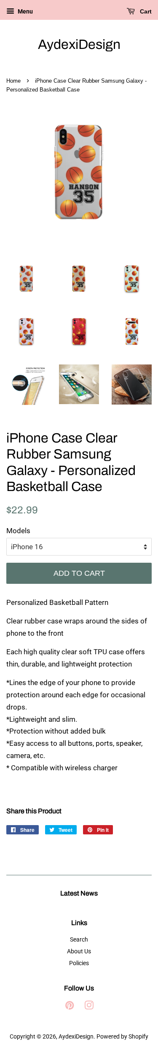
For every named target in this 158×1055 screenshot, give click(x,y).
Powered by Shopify (122, 1036)
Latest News (79, 893)
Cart (145, 11)
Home (13, 81)
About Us (79, 951)
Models (18, 530)
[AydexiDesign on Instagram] (89, 1007)
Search (79, 939)
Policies (79, 963)
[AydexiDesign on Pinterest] (69, 1007)
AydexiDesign (79, 44)
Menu (24, 11)
